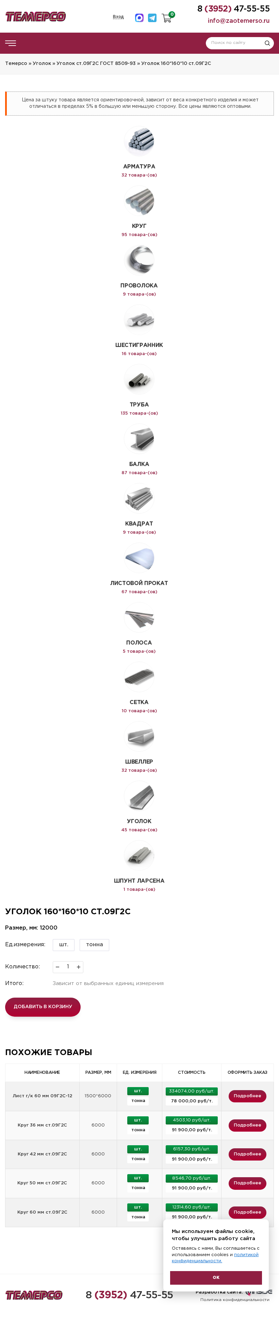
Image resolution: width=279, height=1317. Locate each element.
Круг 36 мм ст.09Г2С (42, 1125)
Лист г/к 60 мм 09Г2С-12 (42, 1096)
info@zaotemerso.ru (239, 21)
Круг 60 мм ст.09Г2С (42, 1212)
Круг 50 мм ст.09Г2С (42, 1183)
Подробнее (247, 1096)
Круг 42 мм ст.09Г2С (42, 1154)
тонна (94, 944)
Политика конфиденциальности (234, 1300)
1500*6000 (98, 1096)
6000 (98, 1125)
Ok (216, 1278)
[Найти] (267, 43)
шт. (63, 944)
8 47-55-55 (129, 1295)
